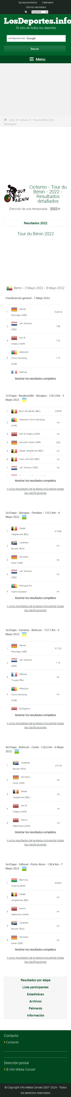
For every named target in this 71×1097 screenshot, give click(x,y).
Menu (40, 59)
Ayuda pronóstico (28, 2)
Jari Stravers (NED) (28, 467)
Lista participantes (35, 987)
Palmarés (35, 1008)
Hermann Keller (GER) (30, 442)
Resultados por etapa (35, 980)
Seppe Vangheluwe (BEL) (31, 450)
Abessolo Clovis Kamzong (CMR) (19, 357)
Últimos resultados (36, 7)
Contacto (12, 1042)
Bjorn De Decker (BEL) (30, 411)
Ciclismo (23, 119)
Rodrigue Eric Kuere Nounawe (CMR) (21, 591)
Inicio (12, 119)
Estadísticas (35, 994)
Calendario (47, 2)
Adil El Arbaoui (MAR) (29, 433)
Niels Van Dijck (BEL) (29, 459)
